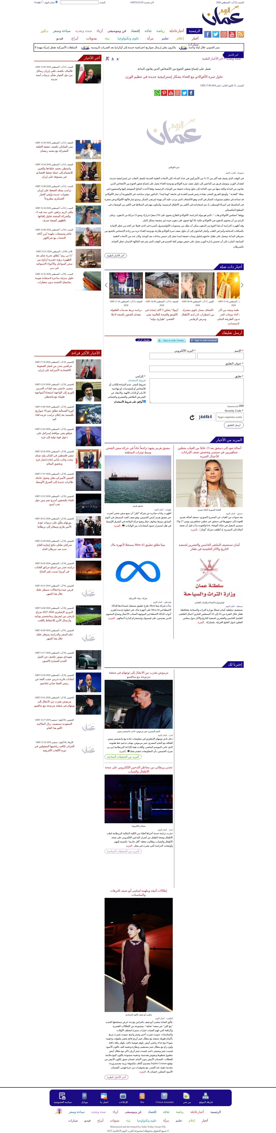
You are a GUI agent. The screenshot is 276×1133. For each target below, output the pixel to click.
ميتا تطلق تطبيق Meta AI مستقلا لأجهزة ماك (138, 544)
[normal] (112, 58)
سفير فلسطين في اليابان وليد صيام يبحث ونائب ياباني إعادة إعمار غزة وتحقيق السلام (54, 459)
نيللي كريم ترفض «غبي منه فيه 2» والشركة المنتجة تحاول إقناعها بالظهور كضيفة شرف (54, 216)
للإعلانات (123, 1102)
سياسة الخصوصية (63, 1102)
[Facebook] (204, 342)
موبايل (85, 1102)
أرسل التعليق (234, 425)
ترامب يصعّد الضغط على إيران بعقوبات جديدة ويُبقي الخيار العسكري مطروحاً (54, 194)
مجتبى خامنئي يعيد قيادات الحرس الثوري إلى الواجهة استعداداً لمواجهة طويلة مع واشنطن (54, 392)
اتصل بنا (104, 1102)
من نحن (187, 1102)
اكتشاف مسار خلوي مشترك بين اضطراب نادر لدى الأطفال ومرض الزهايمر (197, 314)
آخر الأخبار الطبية (212, 58)
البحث (102, 2)
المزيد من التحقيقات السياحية (123, 756)
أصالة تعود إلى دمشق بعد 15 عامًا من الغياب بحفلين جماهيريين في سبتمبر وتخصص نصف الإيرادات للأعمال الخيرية (209, 452)
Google (37, 2)
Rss (142, 1102)
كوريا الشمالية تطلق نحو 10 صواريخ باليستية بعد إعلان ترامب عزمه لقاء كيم (54, 414)
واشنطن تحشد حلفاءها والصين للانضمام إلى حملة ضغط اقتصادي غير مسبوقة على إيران (54, 172)
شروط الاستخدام (137, 380)
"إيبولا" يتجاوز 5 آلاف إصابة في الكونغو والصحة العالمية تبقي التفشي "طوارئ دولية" (162, 314)
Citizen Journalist (165, 1102)
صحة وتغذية (233, 58)
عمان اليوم (50, 2)
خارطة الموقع (206, 1102)
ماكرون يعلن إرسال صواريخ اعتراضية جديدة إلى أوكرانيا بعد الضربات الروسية (148, 47)
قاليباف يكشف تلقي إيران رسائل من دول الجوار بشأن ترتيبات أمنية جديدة (54, 75)
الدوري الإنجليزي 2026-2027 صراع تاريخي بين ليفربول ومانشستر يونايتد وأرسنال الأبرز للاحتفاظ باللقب (54, 616)
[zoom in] (107, 58)
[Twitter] (171, 342)
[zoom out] (117, 58)
